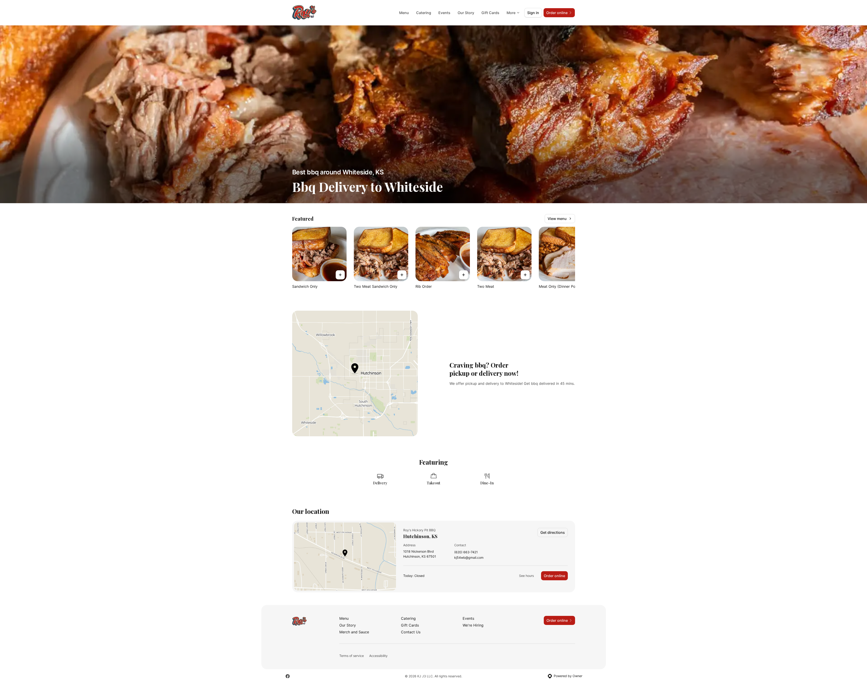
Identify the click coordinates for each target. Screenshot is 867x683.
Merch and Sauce (354, 632)
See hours (526, 576)
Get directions (552, 532)
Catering (423, 12)
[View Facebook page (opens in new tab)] (287, 676)
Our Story (466, 12)
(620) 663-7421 (466, 552)
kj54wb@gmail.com (468, 558)
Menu (404, 12)
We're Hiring (473, 625)
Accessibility (378, 656)
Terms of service (351, 656)
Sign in (533, 12)
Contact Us (410, 632)
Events (444, 12)
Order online (554, 575)
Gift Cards (490, 12)
